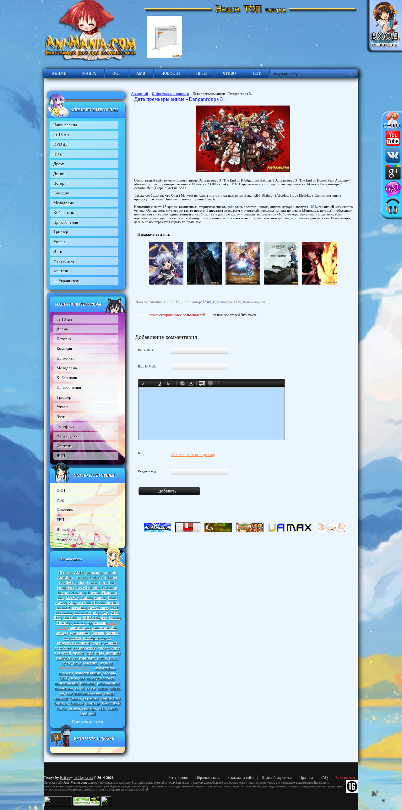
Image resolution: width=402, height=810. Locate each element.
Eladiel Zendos (72, 582)
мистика (90, 663)
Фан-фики (65, 426)
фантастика (110, 698)
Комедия (61, 193)
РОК (60, 500)
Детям (58, 173)
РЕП (60, 519)
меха (77, 663)
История (60, 183)
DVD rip (60, 144)
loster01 (63, 607)
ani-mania (93, 572)
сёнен (103, 688)
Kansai (100, 597)
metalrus (79, 607)
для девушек (109, 647)
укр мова (91, 698)
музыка (106, 663)
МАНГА (89, 73)
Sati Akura (72, 617)
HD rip (59, 154)
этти (102, 708)
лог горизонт (84, 657)
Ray (105, 612)
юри (83, 713)
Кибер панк (63, 212)
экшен (74, 708)
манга (102, 657)
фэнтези (92, 703)
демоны (110, 642)
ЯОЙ (61, 455)
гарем (96, 642)
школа (62, 708)
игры (99, 652)
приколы (87, 683)
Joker (207, 302)
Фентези (60, 271)
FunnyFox (65, 587)
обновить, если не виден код (193, 455)
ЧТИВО (229, 73)
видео (105, 637)
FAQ (324, 777)
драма (78, 652)
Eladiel (111, 577)
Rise (115, 612)
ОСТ (116, 73)
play (96, 612)
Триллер (60, 232)
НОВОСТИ (170, 73)
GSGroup (109, 587)
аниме (62, 627)
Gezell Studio (88, 587)
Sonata (115, 617)
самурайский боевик (84, 693)
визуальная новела (73, 642)
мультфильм (105, 668)
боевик (98, 632)
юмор (113, 708)
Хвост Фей (110, 703)
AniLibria (65, 577)
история (113, 652)
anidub (110, 572)
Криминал (65, 358)
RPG (58, 617)
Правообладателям (277, 777)
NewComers (98, 607)
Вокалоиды (67, 529)
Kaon (112, 597)
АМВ (140, 73)
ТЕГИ (257, 73)
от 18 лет (61, 134)
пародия (77, 678)
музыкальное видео (75, 668)
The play (64, 622)
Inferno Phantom (71, 592)
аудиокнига (80, 632)
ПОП (61, 490)
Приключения (65, 222)
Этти (57, 251)
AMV (79, 572)
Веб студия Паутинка (76, 777)
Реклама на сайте (240, 777)
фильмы (77, 703)
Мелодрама (63, 202)
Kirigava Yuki (80, 602)
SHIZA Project (95, 617)
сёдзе (91, 688)
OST (114, 607)
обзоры (109, 673)
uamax (79, 622)
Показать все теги (87, 722)
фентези (61, 703)
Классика (65, 510)
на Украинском (66, 280)
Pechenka (63, 612)
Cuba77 (96, 577)
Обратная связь (207, 777)
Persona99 (82, 612)
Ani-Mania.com (75, 782)
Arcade (82, 577)
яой (92, 713)
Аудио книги (68, 539)
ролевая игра (108, 683)
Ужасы (59, 241)
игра (89, 652)
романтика (63, 688)
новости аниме (88, 673)
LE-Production (106, 602)
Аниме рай (139, 93)
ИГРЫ (201, 73)
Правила (306, 777)
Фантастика (63, 261)
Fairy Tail (107, 582)
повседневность (100, 678)
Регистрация (178, 777)
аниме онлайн (104, 627)
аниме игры (80, 627)
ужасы (75, 698)
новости (65, 673)
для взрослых (84, 647)
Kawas (60, 602)
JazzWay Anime (79, 597)
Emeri (92, 582)
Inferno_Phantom (102, 592)
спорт (109, 693)
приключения (66, 683)
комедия (63, 657)
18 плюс (65, 572)
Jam (60, 597)
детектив (62, 647)
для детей (62, 652)
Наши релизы (65, 124)
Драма (59, 163)
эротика (89, 708)
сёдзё (79, 688)
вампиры (91, 637)
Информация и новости (170, 93)
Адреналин (96, 622)
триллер (60, 698)
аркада (62, 632)
